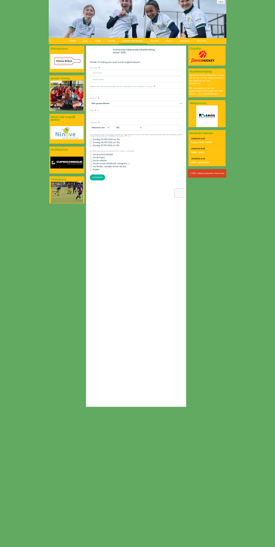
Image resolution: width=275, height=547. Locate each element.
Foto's (169, 40)
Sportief (155, 40)
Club (85, 40)
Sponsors (185, 40)
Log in (220, 2)
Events (111, 40)
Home (72, 40)
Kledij (98, 40)
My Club (201, 40)
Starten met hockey (132, 40)
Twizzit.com (219, 173)
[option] (66, 61)
